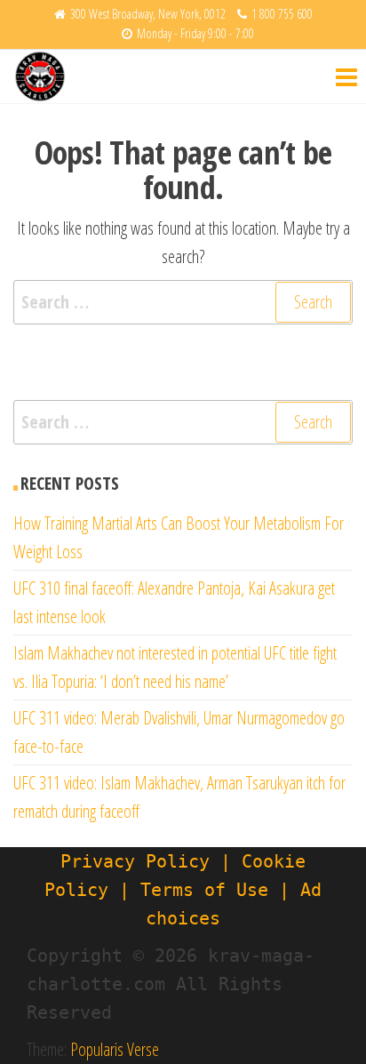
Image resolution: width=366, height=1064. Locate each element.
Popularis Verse (114, 1049)
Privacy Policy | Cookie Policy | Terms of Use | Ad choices (183, 890)
